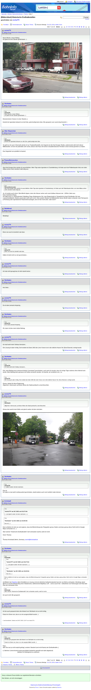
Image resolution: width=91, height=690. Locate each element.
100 (53, 24)
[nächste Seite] (86, 27)
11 (81, 26)
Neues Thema (29, 24)
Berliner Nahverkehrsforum (15, 14)
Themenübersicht (17, 24)
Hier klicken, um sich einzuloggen (12, 678)
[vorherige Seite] (64, 27)
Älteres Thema (20, 664)
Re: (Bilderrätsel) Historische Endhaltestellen (14, 32)
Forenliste (6, 24)
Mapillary (15, 582)
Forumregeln (56, 685)
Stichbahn (7, 103)
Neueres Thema (7, 664)
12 (83, 26)
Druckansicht (46, 668)
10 (79, 26)
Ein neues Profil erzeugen (83, 1)
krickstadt (7, 501)
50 (50, 24)
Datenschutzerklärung (45, 685)
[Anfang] (62, 27)
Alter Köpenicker (10, 131)
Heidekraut (8, 208)
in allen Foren (58, 24)
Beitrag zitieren (83, 97)
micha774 (16, 20)
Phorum (37, 687)
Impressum (34, 685)
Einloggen (70, 1)
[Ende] (89, 27)
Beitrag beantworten (70, 97)
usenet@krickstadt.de (31, 539)
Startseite (4, 14)
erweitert (87, 19)
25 (47, 24)
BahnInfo (59, 687)
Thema (26, 14)
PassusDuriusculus (11, 160)
